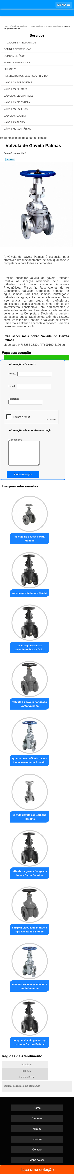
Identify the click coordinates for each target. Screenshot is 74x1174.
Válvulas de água (15, 89)
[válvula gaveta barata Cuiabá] (29, 569)
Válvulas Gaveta (15, 115)
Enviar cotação (23, 474)
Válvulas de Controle (18, 95)
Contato (36, 1149)
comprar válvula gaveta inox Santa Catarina (29, 986)
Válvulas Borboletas (18, 82)
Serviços (37, 35)
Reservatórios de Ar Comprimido (26, 76)
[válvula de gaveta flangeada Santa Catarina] (29, 678)
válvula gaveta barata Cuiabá (29, 593)
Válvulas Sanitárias (17, 129)
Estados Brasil (26, 1077)
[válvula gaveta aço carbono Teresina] (29, 791)
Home (37, 1107)
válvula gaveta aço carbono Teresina (30, 816)
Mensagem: (15, 439)
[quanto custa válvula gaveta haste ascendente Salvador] (29, 734)
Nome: (12, 373)
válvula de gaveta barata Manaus (30, 538)
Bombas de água (14, 56)
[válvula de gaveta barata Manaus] (29, 513)
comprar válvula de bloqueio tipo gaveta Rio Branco (29, 929)
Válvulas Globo (14, 122)
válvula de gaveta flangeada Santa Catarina (29, 703)
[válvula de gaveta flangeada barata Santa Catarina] (29, 847)
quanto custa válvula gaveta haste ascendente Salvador (29, 760)
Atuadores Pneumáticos (20, 42)
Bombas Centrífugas (17, 49)
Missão (37, 1128)
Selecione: (26, 1064)
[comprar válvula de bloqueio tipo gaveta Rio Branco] (29, 903)
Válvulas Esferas (16, 109)
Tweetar (10, 159)
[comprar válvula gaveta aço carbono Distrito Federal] (29, 1016)
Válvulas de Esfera (17, 102)
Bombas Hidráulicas (17, 62)
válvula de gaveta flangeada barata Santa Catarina (29, 873)
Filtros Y (10, 69)
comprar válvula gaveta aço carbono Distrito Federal (30, 1042)
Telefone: (14, 398)
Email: (12, 386)
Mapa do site (37, 1159)
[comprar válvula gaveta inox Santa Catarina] (29, 960)
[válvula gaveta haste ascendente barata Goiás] (29, 621)
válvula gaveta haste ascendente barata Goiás (29, 647)
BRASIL (26, 1070)
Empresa (37, 1118)
